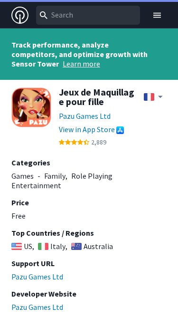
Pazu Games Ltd (85, 116)
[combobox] (88, 15)
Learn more (81, 63)
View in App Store (87, 129)
